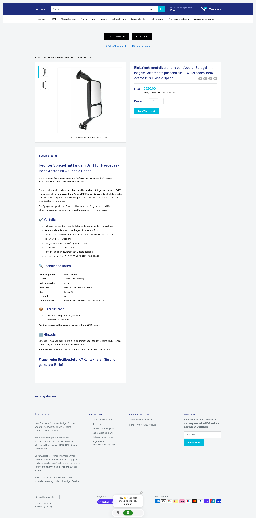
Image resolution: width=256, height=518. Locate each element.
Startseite (43, 18)
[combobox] (104, 9)
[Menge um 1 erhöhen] (160, 101)
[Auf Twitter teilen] (210, 78)
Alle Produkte (48, 57)
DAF (54, 18)
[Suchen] (161, 9)
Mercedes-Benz (69, 18)
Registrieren (99, 424)
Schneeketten (119, 18)
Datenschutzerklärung (104, 437)
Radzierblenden (138, 18)
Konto (173, 10)
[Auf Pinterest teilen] (205, 78)
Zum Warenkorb (146, 110)
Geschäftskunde (116, 36)
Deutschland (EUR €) (45, 497)
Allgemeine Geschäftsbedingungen (104, 443)
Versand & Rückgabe (103, 428)
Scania (104, 18)
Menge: (138, 101)
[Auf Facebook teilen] (200, 78)
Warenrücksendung (204, 18)
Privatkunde (142, 36)
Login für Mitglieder (103, 419)
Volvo (84, 18)
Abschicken (194, 442)
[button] (151, 9)
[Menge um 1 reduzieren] (146, 101)
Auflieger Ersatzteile (179, 18)
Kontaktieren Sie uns (103, 432)
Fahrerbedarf (157, 18)
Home (37, 57)
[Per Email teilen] (215, 78)
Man (93, 18)
